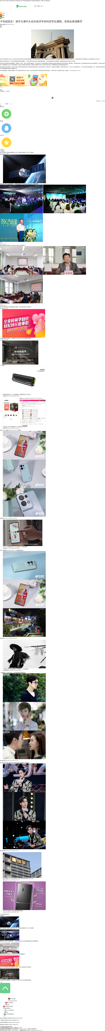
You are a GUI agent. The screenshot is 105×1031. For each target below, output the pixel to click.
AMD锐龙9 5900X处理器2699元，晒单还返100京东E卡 (15, 426)
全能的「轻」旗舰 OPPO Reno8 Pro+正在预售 (10, 430)
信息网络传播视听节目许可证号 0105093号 (9, 1022)
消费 (42, 0)
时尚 (15, 0)
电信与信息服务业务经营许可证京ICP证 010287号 (11, 1018)
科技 (49, 0)
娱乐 (8, 0)
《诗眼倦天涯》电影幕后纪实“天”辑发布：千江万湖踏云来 (16, 669)
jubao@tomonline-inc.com (36, 1030)
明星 (12, 0)
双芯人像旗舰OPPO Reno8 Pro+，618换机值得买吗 (11, 550)
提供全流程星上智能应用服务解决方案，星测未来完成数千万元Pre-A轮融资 (17, 152)
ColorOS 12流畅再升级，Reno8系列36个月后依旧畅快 (15, 546)
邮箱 (28, 0)
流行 (6, 0)
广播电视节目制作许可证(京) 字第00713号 (9, 1020)
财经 (35, 0)
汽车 (44, 0)
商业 (31, 0)
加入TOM (19, 1027)
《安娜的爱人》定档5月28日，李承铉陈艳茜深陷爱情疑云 (13, 672)
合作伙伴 (11, 1027)
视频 (33, 0)
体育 (10, 0)
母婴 (24, 0)
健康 (38, 0)
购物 (47, 0)
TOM (1, 308)
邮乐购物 (7, 1027)
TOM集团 (2, 1027)
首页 (1, 0)
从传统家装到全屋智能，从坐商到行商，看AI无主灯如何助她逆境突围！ (16, 338)
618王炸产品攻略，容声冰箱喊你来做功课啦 (13, 910)
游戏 (17, 0)
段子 (40, 0)
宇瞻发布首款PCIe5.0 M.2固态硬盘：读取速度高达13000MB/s (17, 394)
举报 (1, 89)
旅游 (19, 0)
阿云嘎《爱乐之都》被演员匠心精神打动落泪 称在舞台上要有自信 (14, 762)
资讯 (3, 0)
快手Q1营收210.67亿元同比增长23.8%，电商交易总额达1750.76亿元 (18, 878)
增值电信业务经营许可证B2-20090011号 (9, 1024)
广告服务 (15, 1027)
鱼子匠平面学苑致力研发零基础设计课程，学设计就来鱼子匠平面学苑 (15, 306)
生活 (22, 0)
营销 (26, 0)
